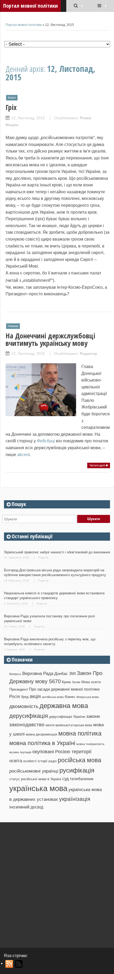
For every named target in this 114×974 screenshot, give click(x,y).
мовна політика (80, 733)
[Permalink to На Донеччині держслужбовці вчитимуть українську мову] (41, 413)
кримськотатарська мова (73, 725)
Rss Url (9, 964)
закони (93, 716)
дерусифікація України (67, 717)
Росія (14, 696)
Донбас (61, 674)
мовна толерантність (90, 744)
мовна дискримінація (41, 734)
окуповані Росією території (61, 751)
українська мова (38, 788)
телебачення (81, 779)
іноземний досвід (26, 807)
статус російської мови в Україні (35, 779)
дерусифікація (28, 716)
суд (65, 779)
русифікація (76, 770)
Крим (66, 682)
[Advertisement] (57, 883)
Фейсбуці (46, 441)
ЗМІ (72, 674)
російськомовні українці (33, 771)
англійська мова (53, 697)
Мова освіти (91, 682)
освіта (15, 760)
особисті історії (35, 761)
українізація (74, 799)
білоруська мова (87, 697)
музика (14, 752)
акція (35, 696)
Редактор (88, 353)
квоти (50, 725)
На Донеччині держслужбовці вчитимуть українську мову (50, 339)
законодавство (27, 724)
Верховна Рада (37, 673)
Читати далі (97, 465)
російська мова (79, 760)
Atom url (19, 964)
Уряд (25, 697)
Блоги (12, 97)
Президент (18, 689)
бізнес (70, 697)
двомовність (23, 706)
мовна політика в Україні (42, 743)
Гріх (11, 107)
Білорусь (15, 674)
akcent (23, 454)
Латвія (76, 682)
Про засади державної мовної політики (64, 689)
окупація (25, 752)
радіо (53, 761)
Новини (13, 326)
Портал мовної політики (24, 25)
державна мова (64, 705)
